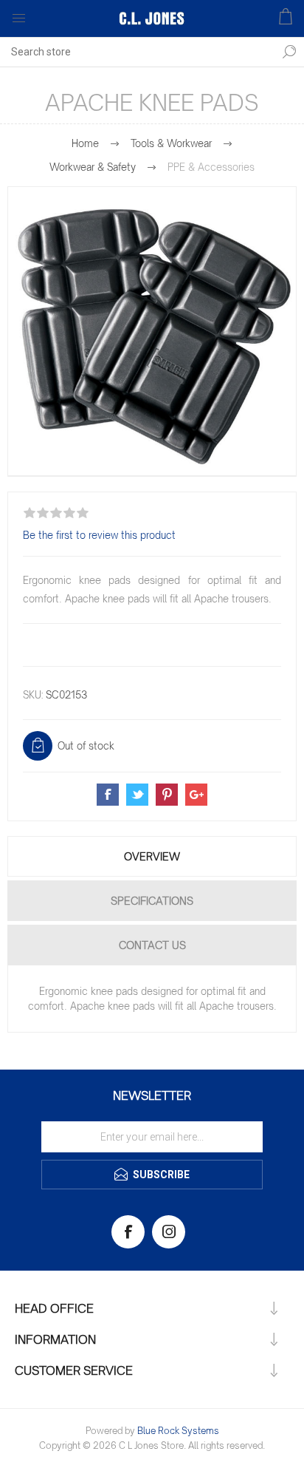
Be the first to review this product (99, 535)
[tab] (152, 856)
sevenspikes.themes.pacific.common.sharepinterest (167, 795)
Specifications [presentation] (152, 900)
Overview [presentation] (152, 856)
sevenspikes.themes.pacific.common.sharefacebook (108, 795)
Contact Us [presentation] (152, 945)
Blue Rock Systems (178, 1430)
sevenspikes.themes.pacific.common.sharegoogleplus (196, 795)
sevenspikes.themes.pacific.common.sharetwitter (137, 795)
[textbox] (137, 52)
